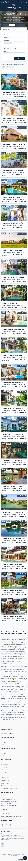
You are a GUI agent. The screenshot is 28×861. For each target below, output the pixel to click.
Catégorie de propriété (8, 35)
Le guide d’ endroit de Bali (7, 775)
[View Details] (23, 75)
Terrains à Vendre (5, 783)
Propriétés (9, 64)
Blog (2, 769)
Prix (4, 45)
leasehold (4, 101)
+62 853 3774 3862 (17, 816)
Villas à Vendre (5, 780)
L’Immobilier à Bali (5, 772)
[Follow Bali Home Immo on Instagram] (6, 825)
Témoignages (4, 767)
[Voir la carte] (18, 75)
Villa (4, 66)
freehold (4, 286)
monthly (4, 75)
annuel (9, 101)
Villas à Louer (4, 777)
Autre (3, 744)
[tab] (6, 25)
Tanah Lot (14, 642)
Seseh (2, 666)
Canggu (5, 644)
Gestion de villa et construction (9, 788)
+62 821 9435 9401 (12, 805)
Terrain (4, 742)
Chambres (5, 51)
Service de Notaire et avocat (8, 786)
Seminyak (20, 656)
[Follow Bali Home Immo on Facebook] (2, 825)
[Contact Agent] (20, 75)
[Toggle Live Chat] (25, 858)
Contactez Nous (5, 764)
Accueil (3, 64)
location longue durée (18, 64)
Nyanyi (9, 688)
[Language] (24, 2)
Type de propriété (6, 29)
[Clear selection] (22, 43)
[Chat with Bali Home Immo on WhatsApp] (10, 825)
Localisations (6, 40)
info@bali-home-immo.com (12, 803)
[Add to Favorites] (25, 75)
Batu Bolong (11, 681)
